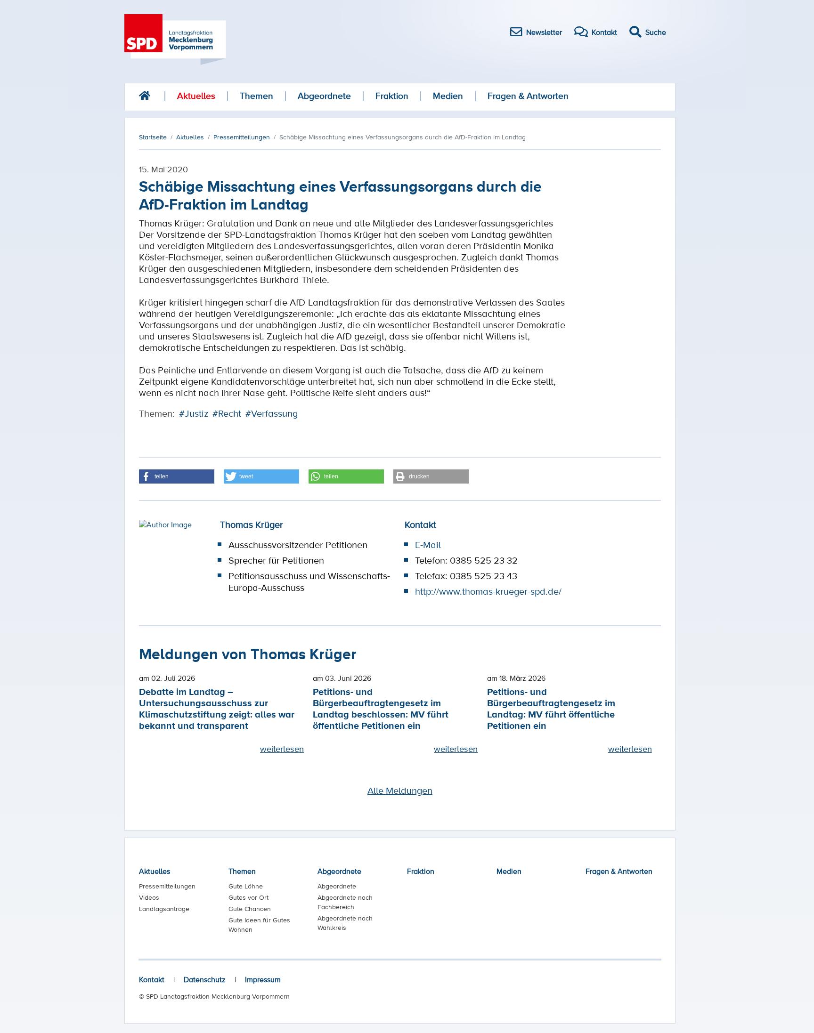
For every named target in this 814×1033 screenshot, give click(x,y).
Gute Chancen (249, 908)
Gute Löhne (245, 886)
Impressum (263, 979)
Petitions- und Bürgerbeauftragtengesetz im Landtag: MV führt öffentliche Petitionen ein (551, 708)
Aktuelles (196, 95)
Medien (448, 95)
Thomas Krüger (251, 524)
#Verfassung (271, 413)
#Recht (226, 413)
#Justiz (193, 413)
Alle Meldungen (399, 790)
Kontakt (151, 979)
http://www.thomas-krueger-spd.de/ (488, 591)
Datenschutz (205, 979)
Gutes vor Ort (248, 897)
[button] (176, 476)
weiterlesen (282, 748)
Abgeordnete (324, 95)
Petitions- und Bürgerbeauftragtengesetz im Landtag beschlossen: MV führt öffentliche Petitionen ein (380, 708)
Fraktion (391, 95)
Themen (256, 95)
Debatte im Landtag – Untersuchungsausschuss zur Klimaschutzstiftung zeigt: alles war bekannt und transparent (216, 708)
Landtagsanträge (164, 908)
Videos (149, 897)
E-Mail (428, 544)
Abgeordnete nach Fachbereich (345, 902)
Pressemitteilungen (167, 886)
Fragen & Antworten (528, 95)
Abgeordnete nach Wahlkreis (345, 922)
